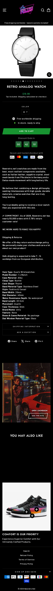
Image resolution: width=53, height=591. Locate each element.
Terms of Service (26, 559)
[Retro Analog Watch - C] (11, 470)
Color (25, 106)
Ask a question (26, 332)
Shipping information (26, 326)
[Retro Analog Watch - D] (15, 470)
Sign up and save (26, 572)
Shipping (22, 96)
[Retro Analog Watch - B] (8, 470)
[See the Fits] (26, 392)
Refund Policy (26, 555)
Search (26, 551)
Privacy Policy (26, 564)
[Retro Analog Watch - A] (5, 470)
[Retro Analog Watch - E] (18, 470)
